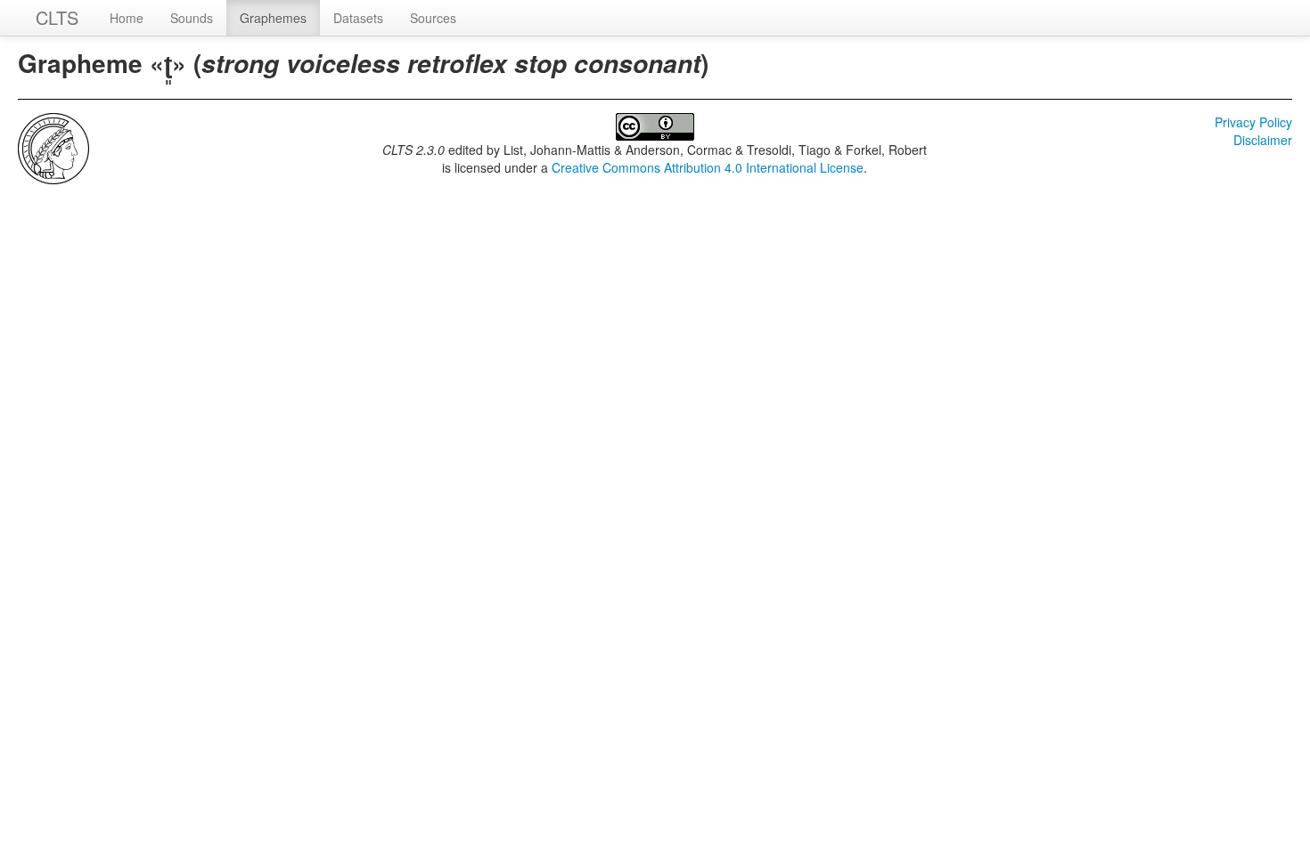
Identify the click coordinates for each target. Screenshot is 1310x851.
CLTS (57, 17)
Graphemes (273, 18)
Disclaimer (1262, 140)
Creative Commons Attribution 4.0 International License (708, 167)
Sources (433, 18)
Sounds (191, 18)
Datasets (358, 18)
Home (126, 18)
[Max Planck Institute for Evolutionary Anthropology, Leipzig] (53, 147)
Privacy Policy (1253, 122)
